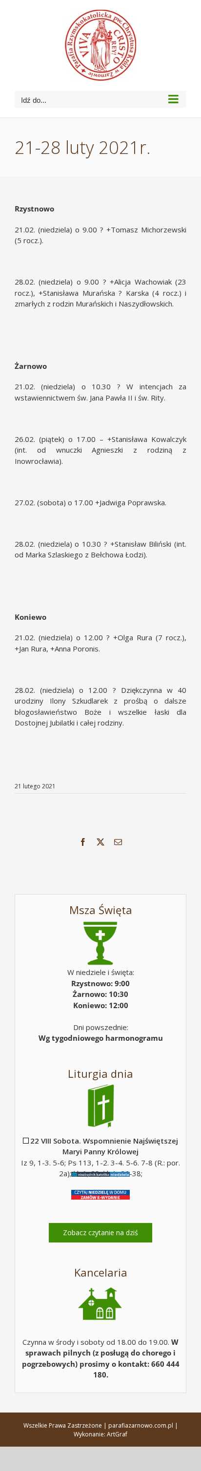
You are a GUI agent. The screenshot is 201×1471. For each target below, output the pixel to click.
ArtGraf (117, 1434)
